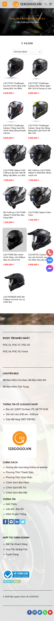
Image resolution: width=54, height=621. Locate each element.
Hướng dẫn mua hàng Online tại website (27, 467)
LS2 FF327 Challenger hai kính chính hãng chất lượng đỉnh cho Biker (14, 85)
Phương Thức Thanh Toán (19, 472)
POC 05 (26, 345)
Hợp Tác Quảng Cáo (16, 549)
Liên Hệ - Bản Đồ (15, 509)
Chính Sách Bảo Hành (17, 482)
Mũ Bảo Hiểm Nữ (37, 380)
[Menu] (4, 4)
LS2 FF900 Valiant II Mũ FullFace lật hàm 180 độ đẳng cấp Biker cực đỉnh (14, 172)
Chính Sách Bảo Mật (16, 492)
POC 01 (7, 345)
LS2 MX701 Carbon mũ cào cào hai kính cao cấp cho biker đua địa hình (39, 257)
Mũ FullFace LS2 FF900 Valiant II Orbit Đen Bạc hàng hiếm (14, 215)
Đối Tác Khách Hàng (16, 544)
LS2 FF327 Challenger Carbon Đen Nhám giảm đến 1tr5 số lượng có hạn (39, 85)
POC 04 (7, 351)
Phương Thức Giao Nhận (19, 477)
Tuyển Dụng (12, 554)
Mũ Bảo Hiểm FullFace (33, 18)
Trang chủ (14, 18)
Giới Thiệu (11, 504)
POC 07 (16, 345)
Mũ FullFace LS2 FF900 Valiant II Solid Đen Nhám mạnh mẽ (39, 172)
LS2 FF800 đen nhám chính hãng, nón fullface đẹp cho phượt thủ (14, 257)
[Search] (46, 4)
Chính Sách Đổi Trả (16, 487)
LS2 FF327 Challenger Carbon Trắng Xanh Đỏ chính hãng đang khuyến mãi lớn (14, 129)
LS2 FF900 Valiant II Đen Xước (39, 213)
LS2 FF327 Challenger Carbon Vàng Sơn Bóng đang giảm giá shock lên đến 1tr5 (39, 129)
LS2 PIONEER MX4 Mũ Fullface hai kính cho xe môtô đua (14, 299)
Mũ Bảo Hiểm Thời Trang (16, 387)
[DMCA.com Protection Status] (12, 581)
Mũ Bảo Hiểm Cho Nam (15, 380)
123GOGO (34, 596)
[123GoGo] (27, 4)
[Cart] (50, 4)
